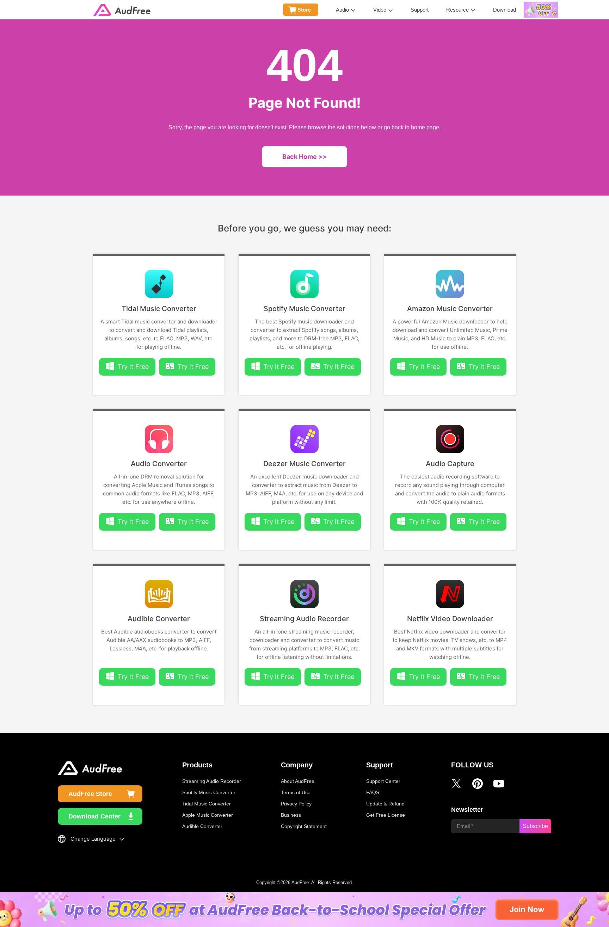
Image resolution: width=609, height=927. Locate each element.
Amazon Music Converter (450, 308)
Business (291, 814)
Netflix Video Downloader (450, 618)
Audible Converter (159, 618)
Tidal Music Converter (159, 308)
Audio (342, 10)
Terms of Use (295, 792)
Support (420, 10)
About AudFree (297, 781)
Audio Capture (450, 463)
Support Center (383, 781)
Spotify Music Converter (304, 308)
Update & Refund (385, 803)
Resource (457, 10)
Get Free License (385, 814)
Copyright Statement (304, 826)
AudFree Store (90, 793)
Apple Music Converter (207, 814)
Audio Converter (159, 463)
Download (504, 10)
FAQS (372, 792)
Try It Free (193, 366)
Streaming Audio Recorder (304, 618)
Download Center (94, 816)
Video (379, 10)
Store (304, 10)
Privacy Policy (296, 803)
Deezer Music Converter (304, 463)
